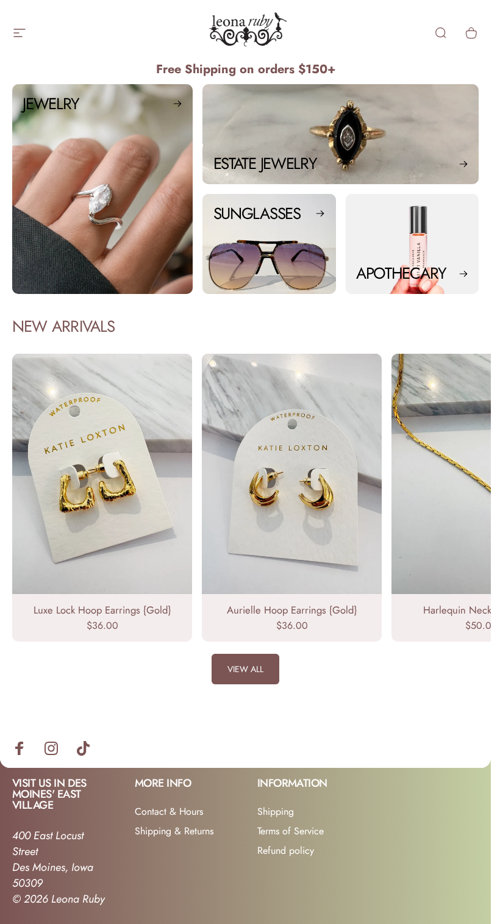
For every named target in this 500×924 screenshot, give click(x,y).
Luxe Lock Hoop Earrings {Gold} (102, 610)
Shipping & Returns (174, 831)
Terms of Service (290, 831)
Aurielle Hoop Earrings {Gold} (292, 610)
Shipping (275, 812)
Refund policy (285, 851)
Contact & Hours (169, 812)
